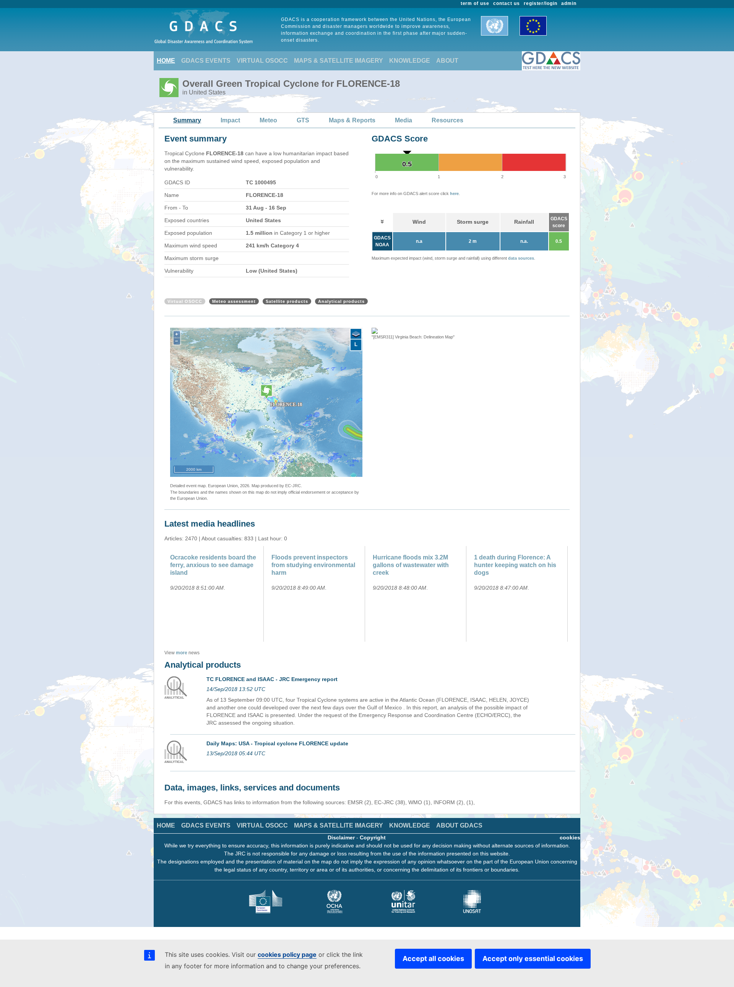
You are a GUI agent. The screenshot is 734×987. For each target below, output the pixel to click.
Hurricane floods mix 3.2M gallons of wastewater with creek (411, 565)
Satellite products (287, 301)
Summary (187, 120)
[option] (468, 334)
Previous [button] (366, 398)
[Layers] (356, 334)
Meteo (268, 120)
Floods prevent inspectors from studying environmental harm (313, 565)
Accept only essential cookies (532, 958)
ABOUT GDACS (459, 825)
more (181, 652)
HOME (166, 60)
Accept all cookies (433, 958)
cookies (570, 837)
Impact (230, 120)
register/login (540, 3)
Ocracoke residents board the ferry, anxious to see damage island (213, 565)
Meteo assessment (234, 301)
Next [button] (571, 398)
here (454, 193)
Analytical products (341, 301)
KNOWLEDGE (409, 60)
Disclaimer (341, 837)
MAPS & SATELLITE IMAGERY (338, 60)
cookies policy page (287, 954)
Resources (447, 120)
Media (403, 120)
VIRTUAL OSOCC (262, 60)
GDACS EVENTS (206, 60)
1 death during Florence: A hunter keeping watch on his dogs (515, 565)
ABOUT (447, 60)
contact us (506, 3)
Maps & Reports (352, 120)
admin (568, 3)
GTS (303, 120)
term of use (475, 3)
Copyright (373, 837)
